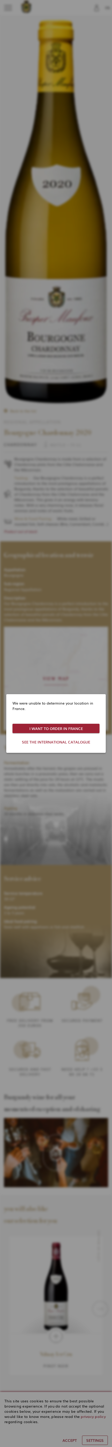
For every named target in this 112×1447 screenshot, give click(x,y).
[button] (56, 728)
